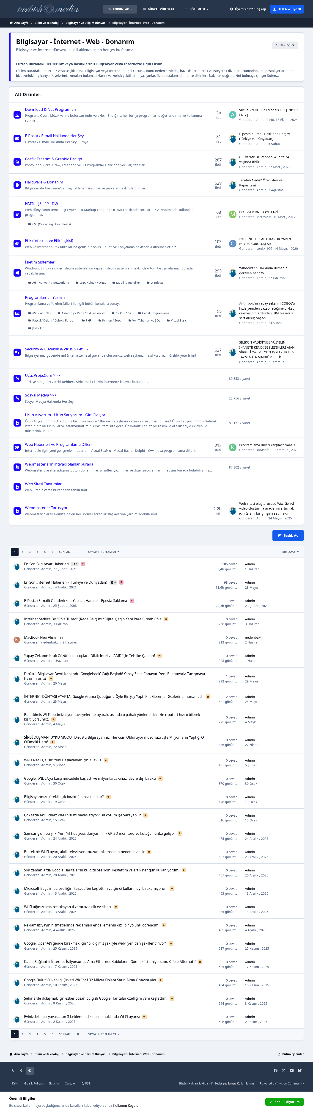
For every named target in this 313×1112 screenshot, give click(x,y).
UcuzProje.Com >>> (42, 375)
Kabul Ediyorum (287, 1102)
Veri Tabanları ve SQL (146, 320)
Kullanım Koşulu (125, 1105)
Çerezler (70, 1083)
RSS (87, 1083)
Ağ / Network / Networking (50, 283)
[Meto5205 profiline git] (233, 214)
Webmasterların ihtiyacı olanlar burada (59, 464)
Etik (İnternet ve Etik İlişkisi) (49, 240)
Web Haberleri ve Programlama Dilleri (58, 444)
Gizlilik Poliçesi (34, 1083)
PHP (89, 320)
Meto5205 (264, 217)
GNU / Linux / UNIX (93, 283)
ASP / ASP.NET (41, 313)
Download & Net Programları (50, 109)
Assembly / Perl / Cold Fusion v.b (83, 313)
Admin (261, 143)
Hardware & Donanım (44, 182)
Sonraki (65, 552)
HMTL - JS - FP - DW (41, 203)
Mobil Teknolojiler (128, 283)
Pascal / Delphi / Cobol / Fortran (53, 320)
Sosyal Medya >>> (41, 395)
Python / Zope (111, 320)
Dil (14, 1083)
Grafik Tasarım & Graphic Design (53, 158)
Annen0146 (265, 119)
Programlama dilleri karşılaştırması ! (267, 445)
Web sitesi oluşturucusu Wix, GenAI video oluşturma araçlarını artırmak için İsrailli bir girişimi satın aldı (266, 508)
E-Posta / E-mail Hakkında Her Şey (54, 135)
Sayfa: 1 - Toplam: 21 (102, 552)
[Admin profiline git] (233, 139)
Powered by (282, 1083)
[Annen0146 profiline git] (233, 115)
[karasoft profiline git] (233, 447)
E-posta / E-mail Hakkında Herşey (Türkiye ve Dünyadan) (264, 136)
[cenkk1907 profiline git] (233, 244)
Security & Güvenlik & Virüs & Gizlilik (56, 349)
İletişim (54, 1083)
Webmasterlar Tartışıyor (46, 507)
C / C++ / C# (123, 313)
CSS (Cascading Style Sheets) (51, 224)
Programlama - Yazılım (45, 297)
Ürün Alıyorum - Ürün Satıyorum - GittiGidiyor (65, 414)
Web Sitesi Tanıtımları (44, 483)
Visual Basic (179, 320)
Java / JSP (38, 328)
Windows (157, 283)
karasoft (262, 450)
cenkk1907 (264, 248)
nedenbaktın (51, 642)
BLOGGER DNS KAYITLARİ (258, 212)
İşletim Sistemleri (40, 262)
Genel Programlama (155, 313)
